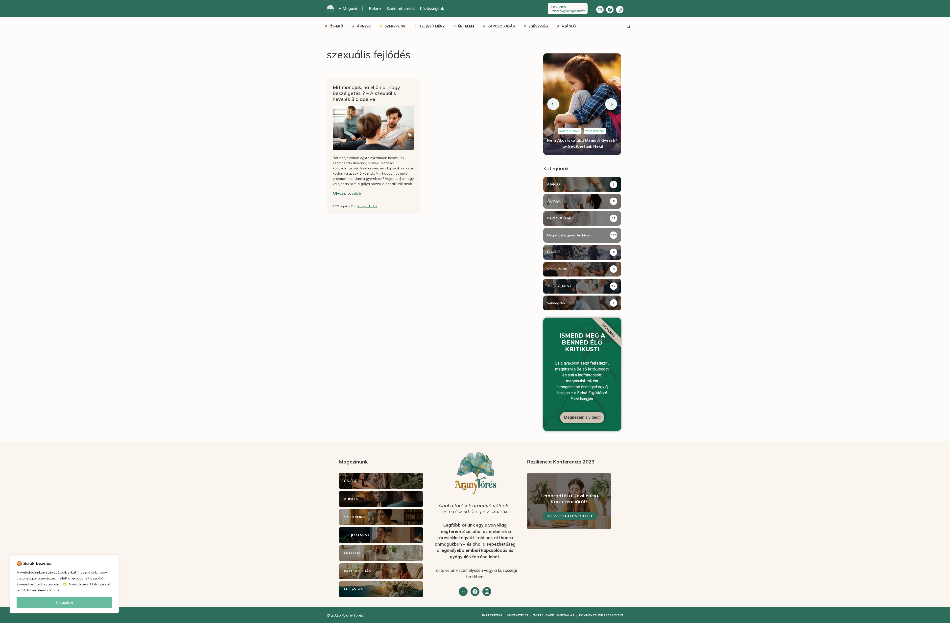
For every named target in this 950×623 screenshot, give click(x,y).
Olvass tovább (347, 193)
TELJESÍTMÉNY (432, 26)
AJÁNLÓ (569, 26)
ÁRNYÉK (364, 26)
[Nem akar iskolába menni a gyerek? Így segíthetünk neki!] (582, 104)
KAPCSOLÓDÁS (501, 26)
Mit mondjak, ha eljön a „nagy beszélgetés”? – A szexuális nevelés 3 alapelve (366, 93)
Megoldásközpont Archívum (569, 235)
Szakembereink (400, 8)
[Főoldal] (330, 8)
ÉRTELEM (466, 26)
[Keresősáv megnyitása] (628, 26)
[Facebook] (610, 9)
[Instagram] (619, 9)
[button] (553, 104)
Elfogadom (64, 602)
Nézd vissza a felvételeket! (569, 516)
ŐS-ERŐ (336, 26)
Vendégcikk (556, 303)
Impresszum (492, 615)
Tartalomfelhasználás (553, 615)
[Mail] (600, 9)
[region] (64, 584)
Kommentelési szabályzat (601, 615)
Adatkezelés (517, 615)
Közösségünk (432, 8)
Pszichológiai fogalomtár (568, 8)
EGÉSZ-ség (538, 26)
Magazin (348, 8)
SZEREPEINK (394, 26)
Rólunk (375, 8)
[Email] (463, 591)
